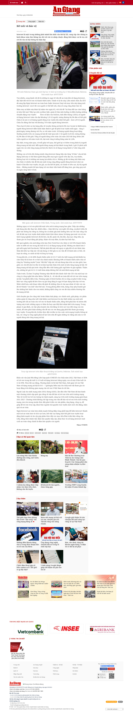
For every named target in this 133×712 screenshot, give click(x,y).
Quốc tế (15, 671)
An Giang (57, 433)
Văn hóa (35, 671)
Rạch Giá (44, 433)
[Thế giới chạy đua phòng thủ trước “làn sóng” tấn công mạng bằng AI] (28, 509)
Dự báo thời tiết (95, 130)
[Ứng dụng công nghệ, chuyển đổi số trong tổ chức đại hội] (52, 534)
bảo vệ (31, 433)
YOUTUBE (111, 669)
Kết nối (27, 433)
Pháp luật (75, 668)
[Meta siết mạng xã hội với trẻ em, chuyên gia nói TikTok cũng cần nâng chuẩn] (52, 509)
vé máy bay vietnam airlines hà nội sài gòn (103, 133)
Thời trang (56, 674)
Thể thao (55, 671)
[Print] (83, 31)
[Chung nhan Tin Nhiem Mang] (32, 684)
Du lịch (75, 674)
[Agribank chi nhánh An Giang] (102, 629)
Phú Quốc (50, 433)
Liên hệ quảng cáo (98, 3)
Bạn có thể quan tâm (26, 437)
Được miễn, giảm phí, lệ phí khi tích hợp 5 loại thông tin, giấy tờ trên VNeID (108, 110)
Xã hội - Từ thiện (77, 665)
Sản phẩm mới (96, 68)
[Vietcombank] (31, 629)
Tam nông (36, 674)
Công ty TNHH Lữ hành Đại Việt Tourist (102, 126)
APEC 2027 (38, 433)
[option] (31, 629)
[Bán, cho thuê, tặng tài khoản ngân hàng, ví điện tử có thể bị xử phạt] (76, 534)
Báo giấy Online (111, 3)
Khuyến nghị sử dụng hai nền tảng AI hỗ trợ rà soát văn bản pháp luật (108, 101)
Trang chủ (21, 21)
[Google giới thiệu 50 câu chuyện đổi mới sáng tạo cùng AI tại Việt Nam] (76, 509)
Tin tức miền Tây (18, 677)
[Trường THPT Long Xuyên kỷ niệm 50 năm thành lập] (76, 476)
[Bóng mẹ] (52, 447)
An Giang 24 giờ (37, 665)
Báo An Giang (64, 433)
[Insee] (67, 628)
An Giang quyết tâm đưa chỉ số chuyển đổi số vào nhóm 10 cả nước (108, 119)
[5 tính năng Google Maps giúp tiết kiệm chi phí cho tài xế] (52, 557)
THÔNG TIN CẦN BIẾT (17, 639)
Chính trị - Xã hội (58, 665)
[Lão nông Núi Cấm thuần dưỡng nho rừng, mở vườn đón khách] (28, 447)
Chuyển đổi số (96, 73)
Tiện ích (41, 21)
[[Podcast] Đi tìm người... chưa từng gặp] (52, 476)
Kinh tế (15, 668)
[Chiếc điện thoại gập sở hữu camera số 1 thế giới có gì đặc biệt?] (28, 557)
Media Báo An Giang (39, 677)
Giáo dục (35, 668)
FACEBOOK (104, 669)
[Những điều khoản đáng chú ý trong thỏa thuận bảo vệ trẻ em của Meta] (28, 534)
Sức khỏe (75, 671)
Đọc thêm (21, 499)
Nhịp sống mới (17, 674)
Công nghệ (31, 21)
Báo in (120, 702)
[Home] (22, 3)
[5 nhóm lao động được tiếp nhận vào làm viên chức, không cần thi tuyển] (28, 476)
